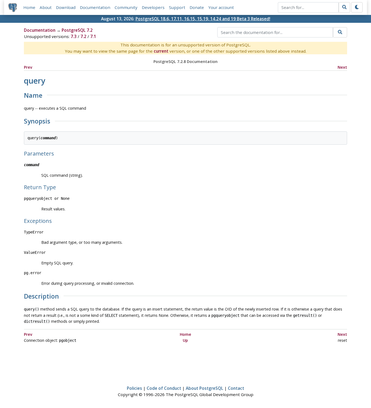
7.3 (74, 36)
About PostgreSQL (204, 388)
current (161, 51)
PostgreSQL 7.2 (77, 30)
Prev (28, 67)
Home (29, 7)
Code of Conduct (164, 388)
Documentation (95, 7)
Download (66, 7)
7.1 (93, 36)
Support (177, 7)
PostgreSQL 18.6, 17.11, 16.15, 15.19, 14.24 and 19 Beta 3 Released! (203, 18)
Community (126, 7)
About (46, 7)
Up (185, 340)
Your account (221, 7)
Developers (153, 7)
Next (342, 67)
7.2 (83, 36)
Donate (197, 7)
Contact (236, 388)
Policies (134, 388)
